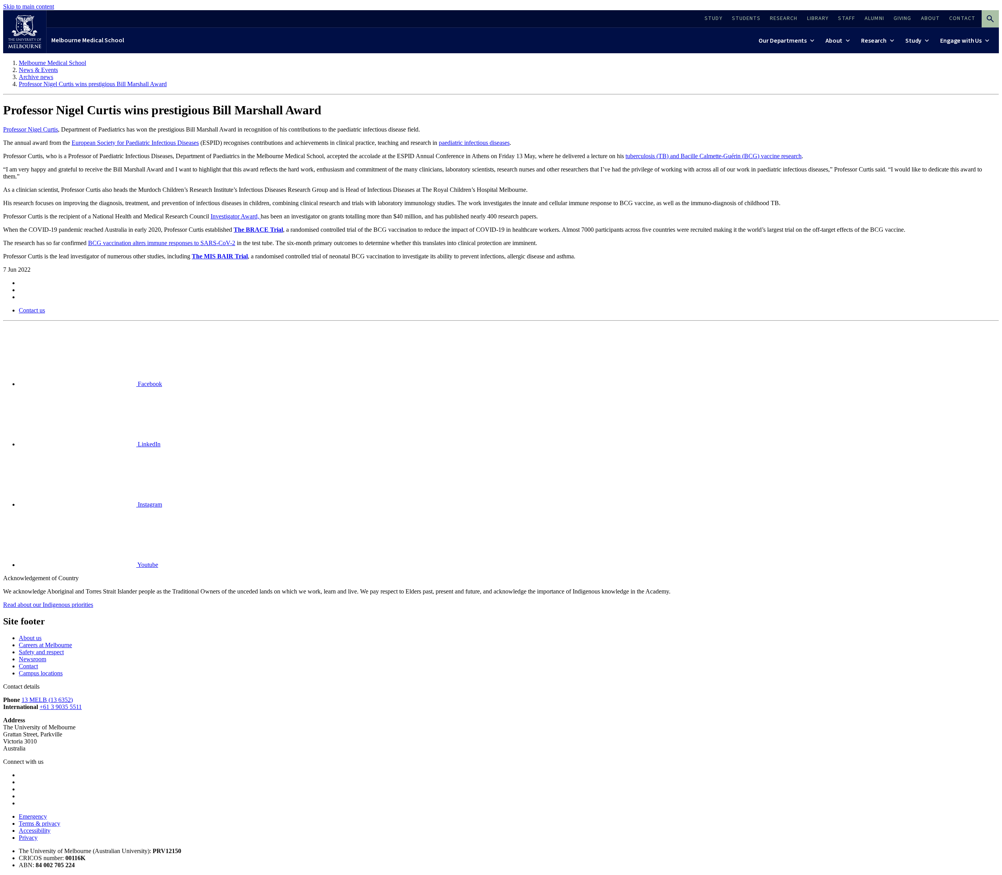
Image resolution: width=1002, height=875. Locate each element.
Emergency (33, 816)
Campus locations (41, 673)
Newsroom (32, 659)
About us (30, 638)
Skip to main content (28, 6)
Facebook (149, 384)
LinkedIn (148, 444)
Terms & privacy (39, 823)
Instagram (149, 504)
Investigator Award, (236, 216)
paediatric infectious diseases (474, 142)
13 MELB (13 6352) (47, 699)
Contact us (32, 310)
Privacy (28, 837)
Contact (28, 666)
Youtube (147, 564)
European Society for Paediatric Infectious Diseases (135, 142)
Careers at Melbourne (45, 645)
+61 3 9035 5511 (61, 707)
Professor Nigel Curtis (30, 129)
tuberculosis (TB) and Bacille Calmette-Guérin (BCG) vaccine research (713, 156)
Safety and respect (41, 652)
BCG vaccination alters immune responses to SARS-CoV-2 (161, 243)
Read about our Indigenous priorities (48, 604)
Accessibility (34, 830)
